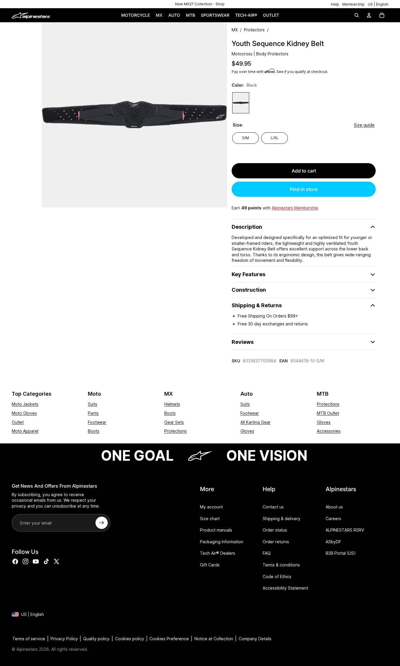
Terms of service (28, 638)
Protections (175, 430)
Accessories (329, 430)
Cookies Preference (169, 638)
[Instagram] (25, 561)
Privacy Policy (64, 638)
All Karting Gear (255, 422)
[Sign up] (101, 523)
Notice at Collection (213, 638)
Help (335, 4)
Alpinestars (27, 649)
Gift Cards (210, 564)
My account (211, 506)
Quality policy (96, 638)
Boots (93, 430)
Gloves (247, 430)
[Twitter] (56, 561)
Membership (353, 4)
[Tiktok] (46, 561)
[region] (200, 4)
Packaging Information (221, 541)
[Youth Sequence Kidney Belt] (241, 103)
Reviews (243, 342)
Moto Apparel (25, 430)
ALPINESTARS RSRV (345, 529)
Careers (333, 518)
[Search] (356, 15)
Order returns (276, 541)
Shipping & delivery (281, 518)
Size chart (210, 518)
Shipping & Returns (257, 305)
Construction (249, 290)
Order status (275, 529)
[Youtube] (35, 561)
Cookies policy (129, 638)
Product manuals (216, 529)
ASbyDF (333, 541)
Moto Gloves (24, 413)
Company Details (255, 638)
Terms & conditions (281, 564)
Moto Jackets (25, 404)
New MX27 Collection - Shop (200, 4)
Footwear (97, 422)
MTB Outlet (328, 413)
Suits (92, 404)
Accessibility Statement (285, 587)
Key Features (248, 274)
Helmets (172, 404)
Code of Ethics (277, 576)
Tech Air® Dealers (217, 553)
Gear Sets (174, 422)
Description (247, 227)
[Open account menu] (369, 15)
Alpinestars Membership (295, 207)
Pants (93, 413)
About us (334, 506)
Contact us (273, 506)
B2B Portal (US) (341, 553)
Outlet (18, 422)
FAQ (267, 553)
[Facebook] (15, 561)
